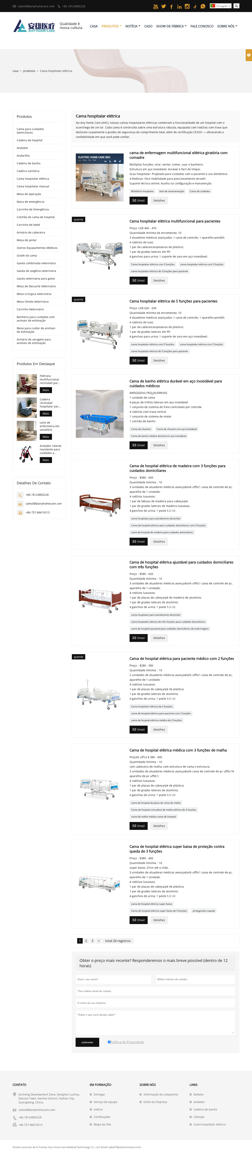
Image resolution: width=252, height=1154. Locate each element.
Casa (94, 26)
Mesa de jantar (27, 240)
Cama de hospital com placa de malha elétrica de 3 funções (163, 809)
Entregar (99, 1094)
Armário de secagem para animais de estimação (34, 341)
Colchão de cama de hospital (36, 217)
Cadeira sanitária (28, 171)
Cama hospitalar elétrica (33, 178)
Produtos (110, 26)
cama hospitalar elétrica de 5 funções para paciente (159, 351)
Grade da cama (27, 255)
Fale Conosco (202, 26)
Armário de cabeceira (31, 232)
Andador (22, 148)
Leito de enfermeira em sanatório (49, 426)
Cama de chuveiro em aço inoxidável (177, 429)
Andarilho (23, 155)
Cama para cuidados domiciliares (30, 130)
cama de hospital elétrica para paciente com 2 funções (161, 713)
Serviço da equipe (105, 1102)
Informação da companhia (161, 1094)
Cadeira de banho (28, 163)
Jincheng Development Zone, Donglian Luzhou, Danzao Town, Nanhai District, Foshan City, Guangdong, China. (49, 1098)
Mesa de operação (29, 194)
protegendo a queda (204, 910)
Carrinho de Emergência (33, 209)
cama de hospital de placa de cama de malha (156, 802)
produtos (29, 71)
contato (19, 1085)
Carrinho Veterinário (30, 309)
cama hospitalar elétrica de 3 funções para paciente (159, 271)
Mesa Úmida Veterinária (33, 301)
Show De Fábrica (170, 26)
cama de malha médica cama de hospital (153, 816)
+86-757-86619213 (38, 512)
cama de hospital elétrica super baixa (151, 904)
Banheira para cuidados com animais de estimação (36, 318)
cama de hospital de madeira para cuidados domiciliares (162, 532)
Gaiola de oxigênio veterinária (36, 271)
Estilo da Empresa (155, 1102)
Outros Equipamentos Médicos (37, 248)
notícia (98, 1109)
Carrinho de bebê (28, 225)
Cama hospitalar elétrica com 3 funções (153, 264)
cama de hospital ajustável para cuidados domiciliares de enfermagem (170, 628)
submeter (87, 1042)
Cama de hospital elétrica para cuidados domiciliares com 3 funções (168, 525)
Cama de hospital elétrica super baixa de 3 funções (159, 910)
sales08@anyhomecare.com (36, 6)
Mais (46, 390)
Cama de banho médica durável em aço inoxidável (158, 436)
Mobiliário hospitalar (142, 191)
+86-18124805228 (73, 6)
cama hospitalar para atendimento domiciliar (156, 518)
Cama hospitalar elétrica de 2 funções (152, 706)
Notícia (131, 26)
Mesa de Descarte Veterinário (36, 286)
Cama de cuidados (200, 191)
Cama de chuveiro (141, 429)
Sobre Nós (225, 26)
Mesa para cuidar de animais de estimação (36, 330)
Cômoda (199, 1117)
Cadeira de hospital (30, 140)
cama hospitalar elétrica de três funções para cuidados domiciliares (168, 621)
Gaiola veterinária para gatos (36, 278)
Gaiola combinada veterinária (36, 263)
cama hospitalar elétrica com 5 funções (152, 344)
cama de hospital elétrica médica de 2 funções (156, 720)
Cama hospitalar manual (33, 186)
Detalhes (159, 200)
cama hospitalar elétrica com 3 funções (201, 264)
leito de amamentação (171, 191)
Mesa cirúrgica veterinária (34, 294)
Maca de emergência (30, 202)
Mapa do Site (102, 1124)
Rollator (199, 1094)
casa (16, 71)
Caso (148, 26)
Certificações (102, 1117)
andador (199, 1102)
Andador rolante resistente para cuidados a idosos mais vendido (50, 449)
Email (138, 200)
